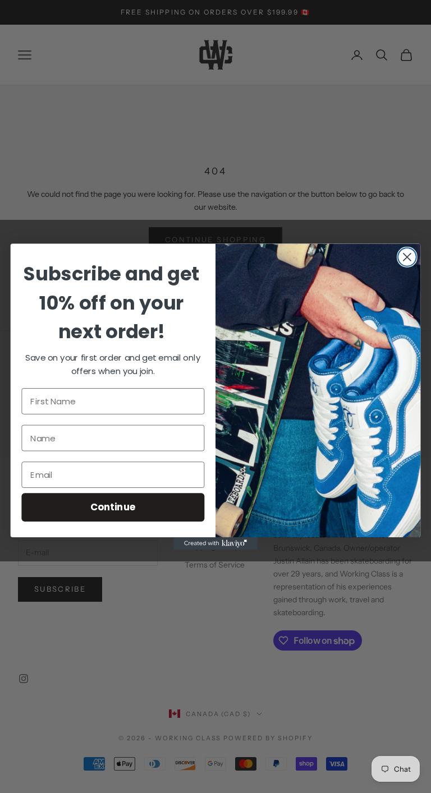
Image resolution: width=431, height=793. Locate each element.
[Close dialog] (407, 256)
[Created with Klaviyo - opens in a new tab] (215, 543)
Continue (113, 506)
